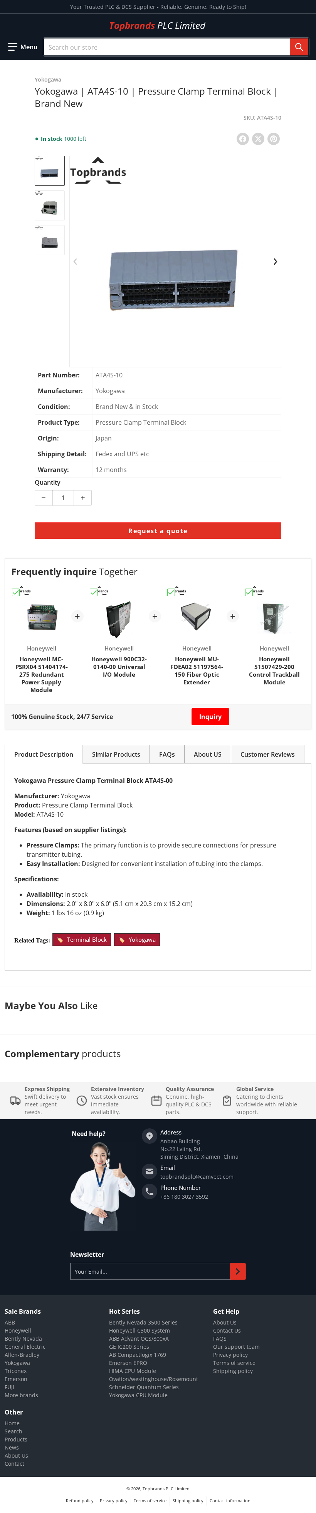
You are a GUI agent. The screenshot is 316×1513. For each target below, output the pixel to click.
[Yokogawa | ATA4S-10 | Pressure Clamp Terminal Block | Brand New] (50, 171)
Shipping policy (233, 1371)
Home (12, 1423)
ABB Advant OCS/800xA (139, 1338)
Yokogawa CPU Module (138, 1395)
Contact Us (227, 1330)
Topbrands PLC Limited (166, 1488)
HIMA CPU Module (132, 1371)
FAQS (220, 1338)
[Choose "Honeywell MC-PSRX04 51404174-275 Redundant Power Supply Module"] (16, 592)
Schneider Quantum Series (144, 1387)
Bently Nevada (23, 1338)
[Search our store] (299, 46)
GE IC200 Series (129, 1346)
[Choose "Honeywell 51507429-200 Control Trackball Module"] (249, 592)
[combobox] (176, 46)
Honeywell (18, 1330)
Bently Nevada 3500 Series (143, 1322)
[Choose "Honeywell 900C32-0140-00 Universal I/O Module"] (93, 592)
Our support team (236, 1346)
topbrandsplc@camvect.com (197, 1176)
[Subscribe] (238, 1271)
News (12, 1447)
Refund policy (80, 1500)
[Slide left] (75, 261)
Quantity (48, 482)
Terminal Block (87, 939)
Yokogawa (142, 939)
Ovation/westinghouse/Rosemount (153, 1379)
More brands (21, 1395)
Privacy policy (230, 1354)
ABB (10, 1322)
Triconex (16, 1371)
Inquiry (210, 716)
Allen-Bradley (22, 1354)
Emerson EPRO (128, 1362)
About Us (225, 1322)
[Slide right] (275, 261)
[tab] (44, 754)
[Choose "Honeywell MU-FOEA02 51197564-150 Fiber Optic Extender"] (171, 592)
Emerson (16, 1379)
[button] (23, 47)
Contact (14, 1463)
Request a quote (158, 531)
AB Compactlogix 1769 (137, 1354)
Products (16, 1439)
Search (13, 1431)
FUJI (9, 1387)
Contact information (230, 1500)
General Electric (25, 1346)
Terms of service (234, 1362)
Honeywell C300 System (139, 1330)
